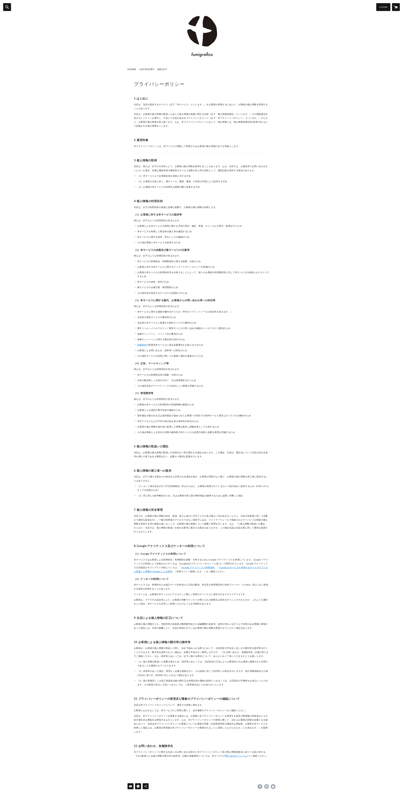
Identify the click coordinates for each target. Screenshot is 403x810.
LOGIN (383, 7)
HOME (132, 69)
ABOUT (162, 69)
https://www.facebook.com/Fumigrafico (260, 786)
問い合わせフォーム (236, 755)
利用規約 (141, 344)
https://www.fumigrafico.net (273, 786)
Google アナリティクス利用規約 (198, 567)
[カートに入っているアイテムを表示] (396, 7)
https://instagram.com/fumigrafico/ (266, 786)
